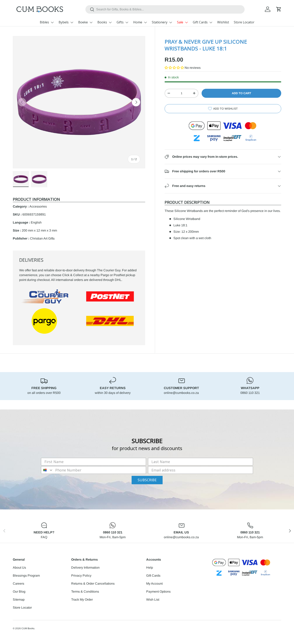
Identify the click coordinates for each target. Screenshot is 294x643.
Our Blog (19, 591)
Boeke (83, 22)
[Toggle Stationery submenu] (170, 22)
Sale (180, 22)
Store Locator (244, 22)
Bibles (44, 22)
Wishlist (223, 22)
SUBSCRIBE (147, 479)
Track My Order (82, 599)
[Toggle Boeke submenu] (91, 22)
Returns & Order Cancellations (93, 583)
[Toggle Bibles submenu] (52, 22)
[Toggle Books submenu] (110, 22)
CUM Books (27, 628)
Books (102, 22)
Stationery (159, 22)
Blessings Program (26, 575)
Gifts (120, 22)
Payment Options (158, 591)
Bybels (64, 22)
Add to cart (241, 93)
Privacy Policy (81, 575)
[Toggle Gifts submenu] (126, 22)
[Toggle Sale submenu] (186, 22)
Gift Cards (200, 22)
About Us (19, 567)
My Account (154, 583)
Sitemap (19, 599)
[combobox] (164, 9)
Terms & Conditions (85, 591)
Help (149, 567)
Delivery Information (85, 567)
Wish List (152, 599)
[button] (278, 9)
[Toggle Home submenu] (145, 22)
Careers (18, 583)
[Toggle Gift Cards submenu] (210, 22)
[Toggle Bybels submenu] (71, 22)
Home (137, 22)
